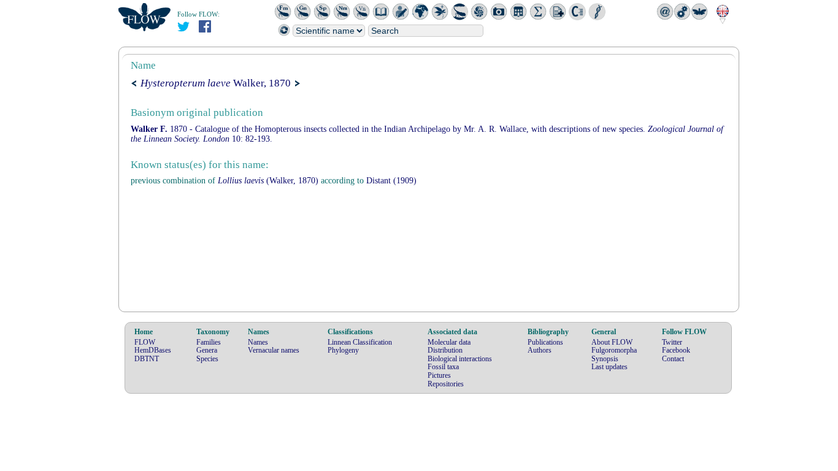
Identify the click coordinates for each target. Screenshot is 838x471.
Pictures (439, 375)
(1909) (391, 180)
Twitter (672, 342)
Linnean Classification (360, 342)
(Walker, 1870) (268, 180)
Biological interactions (460, 358)
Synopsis (604, 358)
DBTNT (146, 358)
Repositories (446, 384)
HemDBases (152, 350)
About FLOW (611, 342)
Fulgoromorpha (614, 350)
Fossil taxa (443, 366)
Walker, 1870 (215, 83)
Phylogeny (343, 350)
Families (208, 342)
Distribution (445, 350)
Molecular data (449, 342)
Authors (540, 350)
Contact (673, 358)
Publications (545, 342)
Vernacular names (273, 350)
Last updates (609, 366)
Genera (206, 350)
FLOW (144, 342)
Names (258, 342)
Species (207, 358)
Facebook (676, 350)
